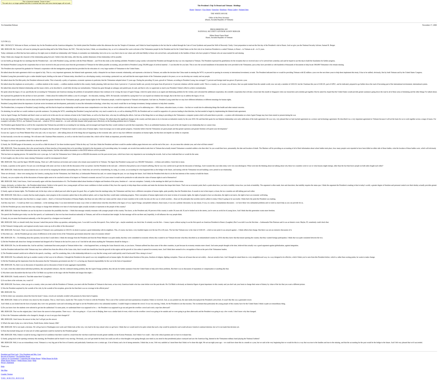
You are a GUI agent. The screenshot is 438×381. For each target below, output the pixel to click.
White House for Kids (49, 358)
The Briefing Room (23, 356)
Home (192, 10)
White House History (8, 360)
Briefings (223, 10)
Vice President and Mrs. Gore (30, 354)
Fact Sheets (207, 10)
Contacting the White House (30, 358)
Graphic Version (7, 374)
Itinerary (198, 10)
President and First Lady (9, 354)
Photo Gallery (233, 10)
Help (34, 360)
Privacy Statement (7, 363)
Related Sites (244, 10)
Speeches (215, 10)
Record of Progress (8, 356)
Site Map (4, 370)
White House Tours (24, 360)
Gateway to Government (10, 358)
